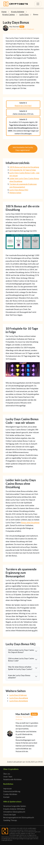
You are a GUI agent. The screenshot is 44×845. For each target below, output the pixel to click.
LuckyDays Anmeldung (18, 701)
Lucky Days (24, 14)
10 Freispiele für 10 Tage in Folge (22, 170)
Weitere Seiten (15, 192)
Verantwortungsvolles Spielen (14, 806)
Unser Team (7, 777)
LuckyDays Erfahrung (18, 695)
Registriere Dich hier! (23, 105)
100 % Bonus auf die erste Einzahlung (24, 167)
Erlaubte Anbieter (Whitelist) (14, 809)
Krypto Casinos (8, 14)
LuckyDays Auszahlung (18, 698)
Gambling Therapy (10, 820)
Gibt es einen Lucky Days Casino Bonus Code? (21, 659)
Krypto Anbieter (17, 11)
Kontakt (6, 797)
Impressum (7, 789)
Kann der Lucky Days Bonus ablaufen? (19, 676)
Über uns (6, 774)
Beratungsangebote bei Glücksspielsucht (18, 817)
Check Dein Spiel (9, 815)
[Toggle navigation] (38, 4)
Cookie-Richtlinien (10, 794)
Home (3, 11)
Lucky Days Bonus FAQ (18, 190)
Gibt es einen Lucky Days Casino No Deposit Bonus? (21, 651)
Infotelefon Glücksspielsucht (14, 812)
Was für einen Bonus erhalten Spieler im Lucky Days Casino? (20, 668)
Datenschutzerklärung (11, 791)
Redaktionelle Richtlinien (12, 779)
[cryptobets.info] (16, 4)
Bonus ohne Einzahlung (30, 522)
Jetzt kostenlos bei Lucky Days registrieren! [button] (23, 148)
